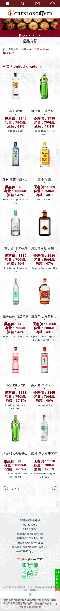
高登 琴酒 (15, 104)
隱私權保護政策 (32, 607)
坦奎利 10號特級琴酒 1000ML (15, 447)
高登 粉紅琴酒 (15, 378)
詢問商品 (57, 581)
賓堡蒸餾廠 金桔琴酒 (44, 241)
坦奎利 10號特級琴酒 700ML (44, 104)
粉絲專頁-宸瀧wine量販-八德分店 (30, 547)
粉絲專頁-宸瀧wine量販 (30, 542)
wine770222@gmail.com (30, 551)
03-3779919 (30, 524)
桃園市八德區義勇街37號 (30, 538)
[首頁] (3, 49)
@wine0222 (35, 559)
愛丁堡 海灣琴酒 (15, 241)
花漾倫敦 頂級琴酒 (15, 310)
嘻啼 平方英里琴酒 (44, 447)
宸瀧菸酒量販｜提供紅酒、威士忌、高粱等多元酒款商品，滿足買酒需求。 (30, 12)
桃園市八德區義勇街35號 (30, 533)
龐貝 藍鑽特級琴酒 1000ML (15, 173)
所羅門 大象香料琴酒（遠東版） (44, 310)
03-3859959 (30, 529)
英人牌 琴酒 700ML (44, 378)
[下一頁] (54, 488)
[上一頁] (5, 488)
